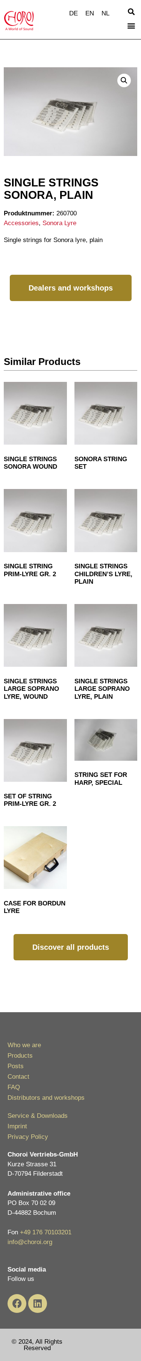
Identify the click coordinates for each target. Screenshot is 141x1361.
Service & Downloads (38, 1115)
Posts (16, 1066)
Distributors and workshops (46, 1097)
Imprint (17, 1126)
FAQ (14, 1087)
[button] (131, 11)
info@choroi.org (30, 1242)
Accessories (21, 223)
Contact (18, 1076)
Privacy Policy (28, 1136)
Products (20, 1055)
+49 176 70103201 (45, 1232)
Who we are (24, 1045)
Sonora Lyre (59, 223)
